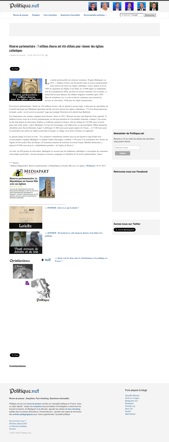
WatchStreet (130, 414)
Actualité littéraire (132, 395)
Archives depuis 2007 (18, 423)
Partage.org (130, 406)
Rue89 (128, 411)
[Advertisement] (84, 29)
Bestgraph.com (131, 400)
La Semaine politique (18, 426)
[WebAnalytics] (14, 436)
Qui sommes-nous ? (17, 420)
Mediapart (129, 403)
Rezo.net (129, 408)
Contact (12, 428)
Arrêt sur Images (132, 398)
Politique (24, 5)
